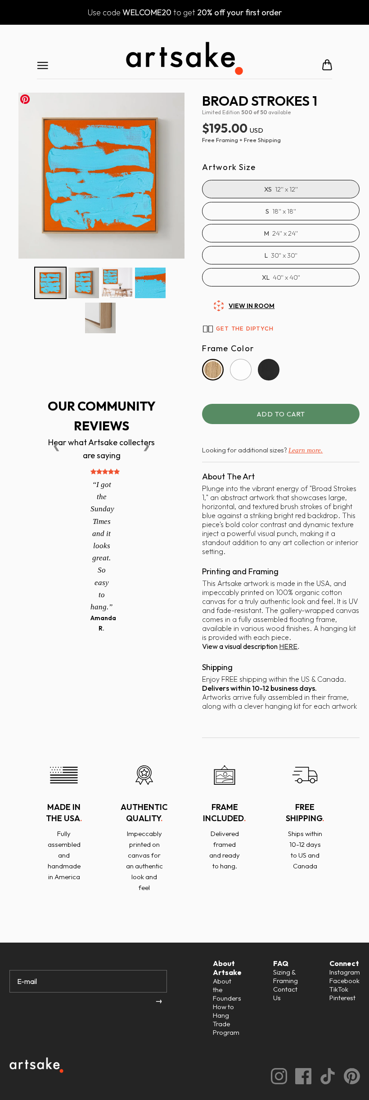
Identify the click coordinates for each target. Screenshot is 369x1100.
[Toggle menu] (43, 65)
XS (268, 189)
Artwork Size (229, 167)
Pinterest (342, 997)
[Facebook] (299, 1075)
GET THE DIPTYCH (245, 328)
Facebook (344, 980)
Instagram (344, 972)
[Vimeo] (323, 1075)
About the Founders (227, 989)
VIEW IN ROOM (251, 306)
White (241, 369)
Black (268, 369)
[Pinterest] (348, 1075)
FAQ (280, 963)
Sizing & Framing (285, 976)
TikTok (338, 989)
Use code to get (185, 12)
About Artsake (227, 968)
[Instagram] (275, 1075)
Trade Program (226, 1028)
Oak (213, 369)
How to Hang (223, 1011)
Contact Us (285, 993)
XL (266, 277)
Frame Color (228, 348)
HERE (288, 646)
